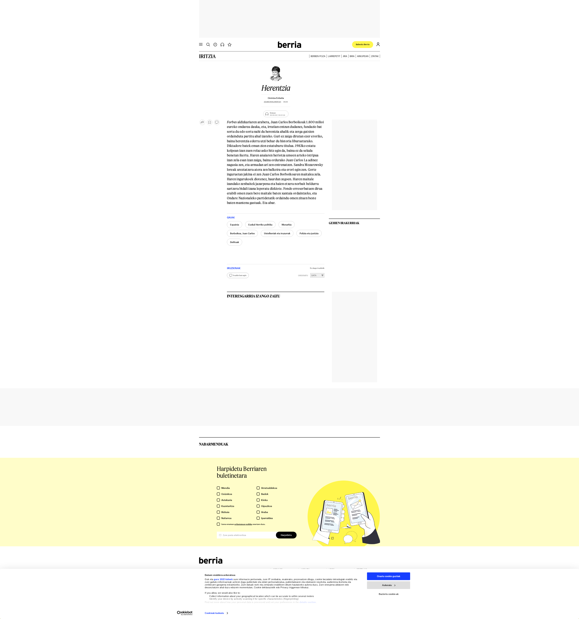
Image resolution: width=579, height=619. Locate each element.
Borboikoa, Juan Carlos (242, 233)
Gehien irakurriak (344, 223)
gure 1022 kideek (223, 579)
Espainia (234, 224)
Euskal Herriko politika (260, 224)
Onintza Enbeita (276, 98)
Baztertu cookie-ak (389, 594)
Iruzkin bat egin (239, 275)
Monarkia (286, 224)
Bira (352, 56)
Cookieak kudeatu (214, 613)
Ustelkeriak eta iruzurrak (277, 233)
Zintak (375, 56)
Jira (345, 56)
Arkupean (363, 56)
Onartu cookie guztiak (388, 576)
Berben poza (318, 56)
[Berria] (210, 562)
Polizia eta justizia (309, 233)
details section (307, 602)
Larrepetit (334, 56)
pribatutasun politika (243, 524)
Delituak (234, 242)
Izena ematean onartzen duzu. (243, 524)
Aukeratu (387, 585)
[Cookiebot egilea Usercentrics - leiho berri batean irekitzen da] (185, 613)
